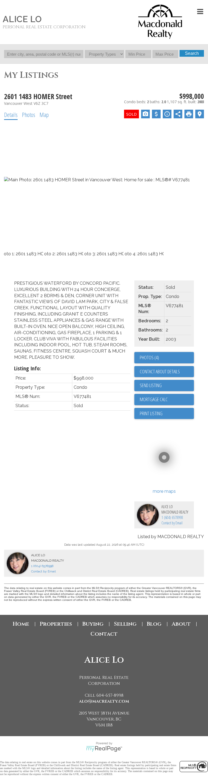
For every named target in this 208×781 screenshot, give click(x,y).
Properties (56, 624)
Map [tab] (44, 114)
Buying (92, 624)
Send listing (151, 385)
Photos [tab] (28, 114)
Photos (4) (149, 357)
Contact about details (160, 371)
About (181, 624)
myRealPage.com (104, 749)
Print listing (151, 413)
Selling (125, 624)
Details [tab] (11, 114)
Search (192, 53)
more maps (164, 491)
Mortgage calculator (167, 399)
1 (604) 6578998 (172, 517)
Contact (104, 634)
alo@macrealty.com (104, 701)
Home (21, 624)
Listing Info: (27, 368)
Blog (154, 624)
